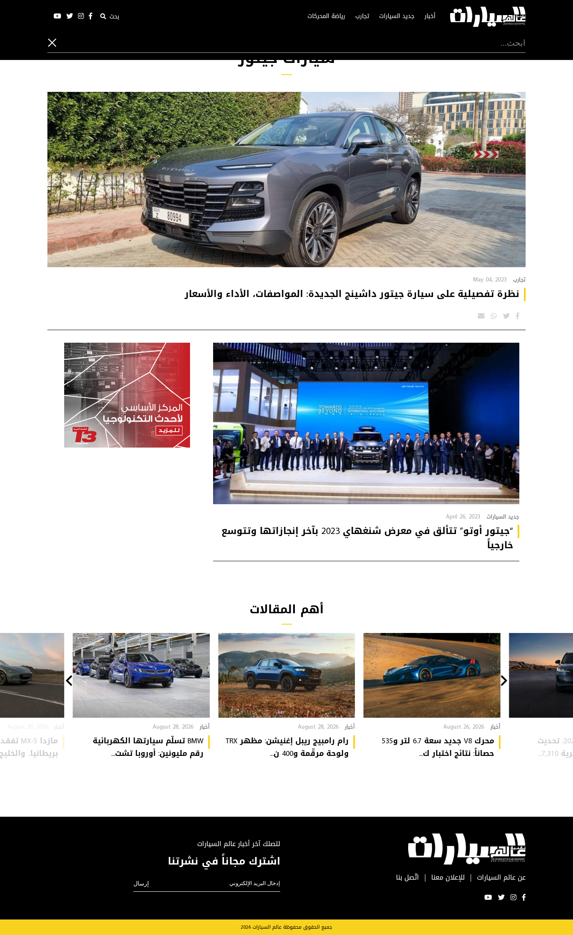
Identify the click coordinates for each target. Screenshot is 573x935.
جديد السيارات (396, 16)
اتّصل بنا (407, 878)
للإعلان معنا (448, 878)
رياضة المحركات (326, 16)
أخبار (430, 16)
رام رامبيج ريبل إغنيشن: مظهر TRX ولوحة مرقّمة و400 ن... (287, 747)
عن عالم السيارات (501, 878)
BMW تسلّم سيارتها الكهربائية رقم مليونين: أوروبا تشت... (148, 747)
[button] (504, 681)
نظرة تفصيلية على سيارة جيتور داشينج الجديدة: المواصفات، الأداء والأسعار (352, 294)
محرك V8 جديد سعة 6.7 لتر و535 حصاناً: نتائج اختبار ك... (438, 747)
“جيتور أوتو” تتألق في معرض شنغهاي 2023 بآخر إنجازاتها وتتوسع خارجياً (367, 538)
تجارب (362, 16)
